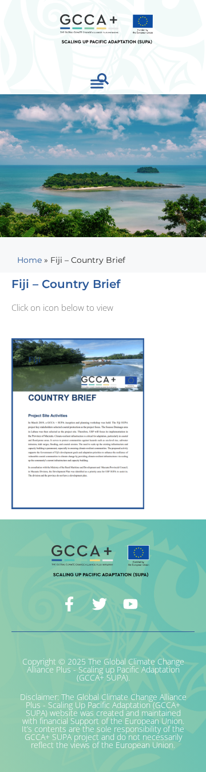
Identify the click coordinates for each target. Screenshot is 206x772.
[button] (97, 84)
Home (29, 260)
